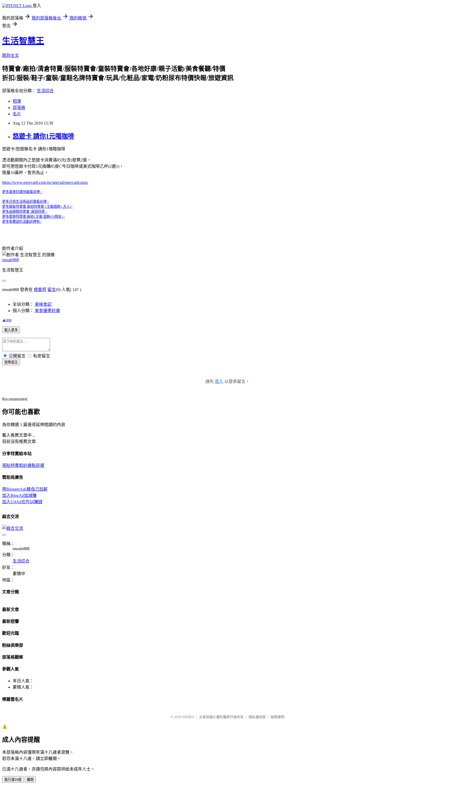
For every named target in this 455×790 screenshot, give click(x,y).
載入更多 (11, 330)
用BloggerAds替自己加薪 (25, 489)
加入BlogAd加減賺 (19, 495)
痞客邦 (40, 289)
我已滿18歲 (13, 780)
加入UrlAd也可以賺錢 (22, 502)
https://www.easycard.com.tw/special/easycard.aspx (45, 182)
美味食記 (43, 304)
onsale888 (10, 260)
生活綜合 (45, 90)
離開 (30, 780)
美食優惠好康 (47, 310)
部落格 (19, 107)
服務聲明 (277, 717)
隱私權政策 (257, 717)
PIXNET (188, 717)
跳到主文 (10, 55)
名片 (17, 114)
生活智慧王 (23, 41)
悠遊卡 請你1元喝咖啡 (43, 136)
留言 (51, 289)
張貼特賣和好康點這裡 (23, 465)
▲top (7, 320)
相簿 (17, 101)
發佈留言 (11, 362)
